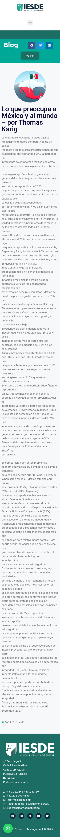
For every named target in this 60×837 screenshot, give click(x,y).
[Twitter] (47, 816)
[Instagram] (21, 816)
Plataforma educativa (16, 782)
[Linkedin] (30, 816)
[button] (30, 22)
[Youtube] (39, 816)
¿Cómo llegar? (12, 761)
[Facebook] (13, 816)
